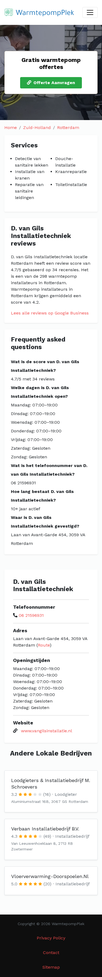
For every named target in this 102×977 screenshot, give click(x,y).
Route (44, 645)
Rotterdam (68, 127)
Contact (51, 952)
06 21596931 (31, 615)
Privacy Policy (51, 937)
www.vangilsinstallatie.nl (46, 730)
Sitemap (51, 967)
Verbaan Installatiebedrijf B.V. (45, 829)
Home (10, 127)
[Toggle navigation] (90, 12)
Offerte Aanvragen (54, 82)
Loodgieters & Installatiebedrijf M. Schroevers (50, 783)
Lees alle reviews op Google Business (50, 313)
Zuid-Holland (37, 127)
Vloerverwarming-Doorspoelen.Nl (50, 876)
